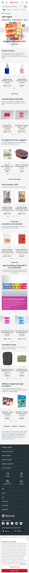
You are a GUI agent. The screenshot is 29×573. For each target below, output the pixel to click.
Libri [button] (3, 489)
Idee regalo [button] (5, 509)
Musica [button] (4, 493)
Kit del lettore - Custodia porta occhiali (7, 126)
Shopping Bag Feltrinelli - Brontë (22, 80)
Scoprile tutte (6, 307)
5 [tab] (13, 216)
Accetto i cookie (14, 570)
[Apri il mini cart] (26, 2)
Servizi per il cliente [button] (7, 451)
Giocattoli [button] (5, 501)
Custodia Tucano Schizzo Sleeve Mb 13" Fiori (21, 370)
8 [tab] (18, 216)
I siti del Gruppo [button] (6, 468)
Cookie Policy (23, 563)
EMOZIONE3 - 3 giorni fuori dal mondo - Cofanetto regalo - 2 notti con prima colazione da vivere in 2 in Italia (21, 412)
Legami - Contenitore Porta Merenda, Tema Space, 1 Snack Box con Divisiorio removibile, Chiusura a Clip (21, 165)
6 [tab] (15, 216)
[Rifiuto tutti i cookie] (27, 539)
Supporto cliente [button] (7, 460)
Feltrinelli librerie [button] (7, 447)
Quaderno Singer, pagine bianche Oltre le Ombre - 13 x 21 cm (21, 208)
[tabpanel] (14, 35)
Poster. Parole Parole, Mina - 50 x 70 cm (21, 250)
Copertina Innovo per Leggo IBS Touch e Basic (7, 370)
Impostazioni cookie (14, 567)
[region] (14, 555)
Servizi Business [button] (6, 455)
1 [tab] (11, 258)
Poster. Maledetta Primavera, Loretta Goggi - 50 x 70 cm (7, 250)
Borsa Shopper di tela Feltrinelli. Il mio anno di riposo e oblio (7, 331)
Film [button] (3, 497)
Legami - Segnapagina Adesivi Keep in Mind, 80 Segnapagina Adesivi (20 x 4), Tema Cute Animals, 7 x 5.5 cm (7, 165)
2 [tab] (15, 88)
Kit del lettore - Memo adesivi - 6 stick (21, 126)
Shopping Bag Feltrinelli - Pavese (7, 80)
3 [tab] (15, 134)
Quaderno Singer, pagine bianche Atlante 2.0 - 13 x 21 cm (7, 208)
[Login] (6, 2)
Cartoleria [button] (5, 505)
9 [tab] (19, 216)
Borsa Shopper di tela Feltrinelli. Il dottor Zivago (21, 331)
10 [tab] (21, 216)
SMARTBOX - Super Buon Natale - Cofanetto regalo (7, 412)
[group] (14, 10)
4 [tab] (16, 134)
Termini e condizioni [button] (7, 464)
